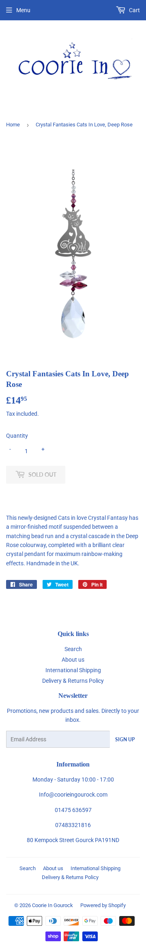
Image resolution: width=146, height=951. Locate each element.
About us (73, 659)
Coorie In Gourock (52, 905)
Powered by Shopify (103, 905)
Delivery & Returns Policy (73, 680)
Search (73, 649)
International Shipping (73, 670)
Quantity (17, 435)
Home (13, 125)
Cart (134, 10)
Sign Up (125, 739)
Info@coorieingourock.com (73, 794)
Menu (23, 10)
